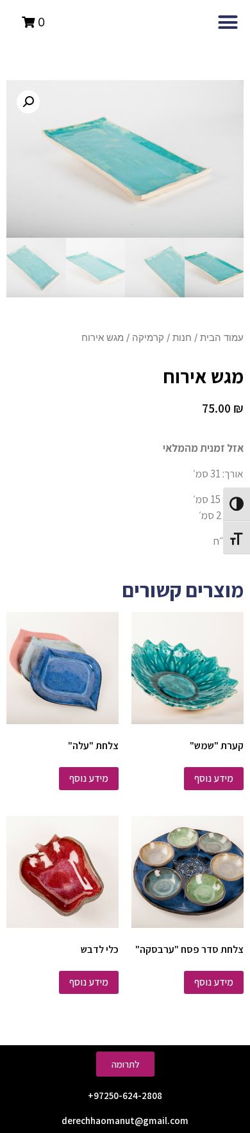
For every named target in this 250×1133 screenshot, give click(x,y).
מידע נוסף (213, 778)
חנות (182, 337)
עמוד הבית (222, 337)
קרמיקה (148, 337)
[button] (228, 22)
